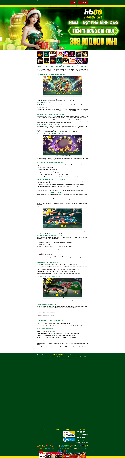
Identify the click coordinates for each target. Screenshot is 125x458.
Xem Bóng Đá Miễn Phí (83, 2)
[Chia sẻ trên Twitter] (60, 451)
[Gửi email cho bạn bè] (62, 451)
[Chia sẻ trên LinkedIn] (67, 451)
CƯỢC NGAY (73, 2)
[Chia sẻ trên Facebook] (58, 451)
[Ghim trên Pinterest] (65, 451)
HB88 (49, 70)
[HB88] (42, 2)
